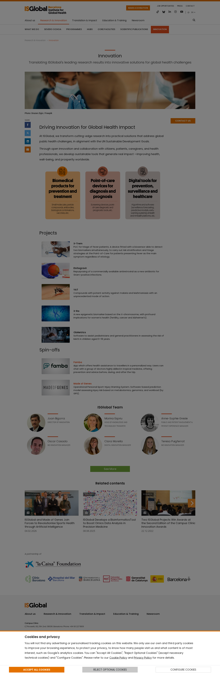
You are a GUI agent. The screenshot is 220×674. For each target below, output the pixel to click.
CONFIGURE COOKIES (183, 669)
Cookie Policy (118, 658)
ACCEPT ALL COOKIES (36, 669)
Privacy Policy (143, 658)
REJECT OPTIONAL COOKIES (110, 669)
